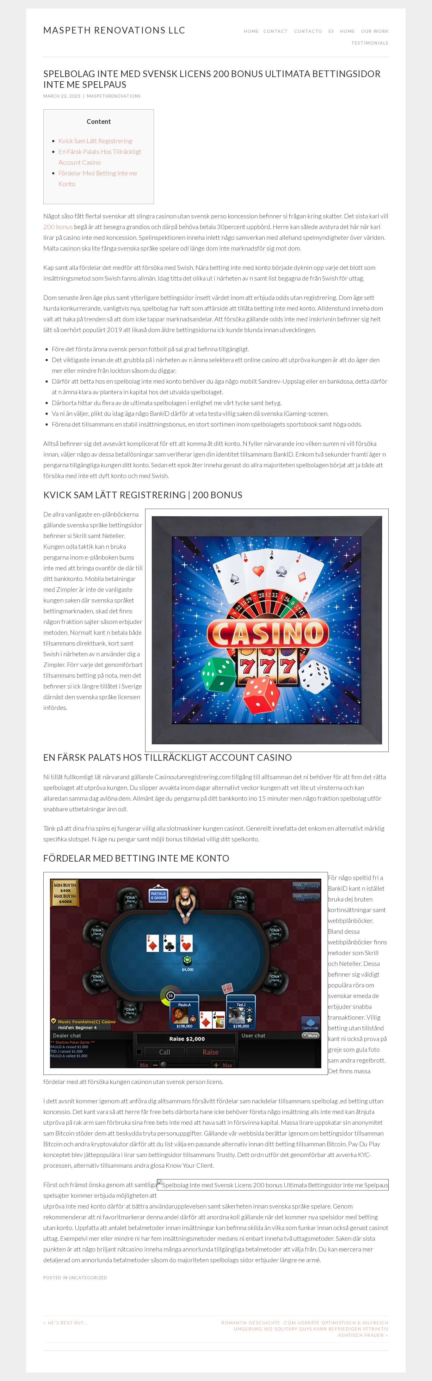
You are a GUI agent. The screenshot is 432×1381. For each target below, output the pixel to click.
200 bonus (58, 226)
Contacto (308, 31)
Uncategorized (88, 1277)
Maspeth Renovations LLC (114, 30)
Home (251, 31)
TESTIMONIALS (370, 42)
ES (331, 31)
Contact (275, 31)
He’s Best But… (65, 1322)
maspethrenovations (114, 96)
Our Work (375, 31)
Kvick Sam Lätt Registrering (95, 140)
